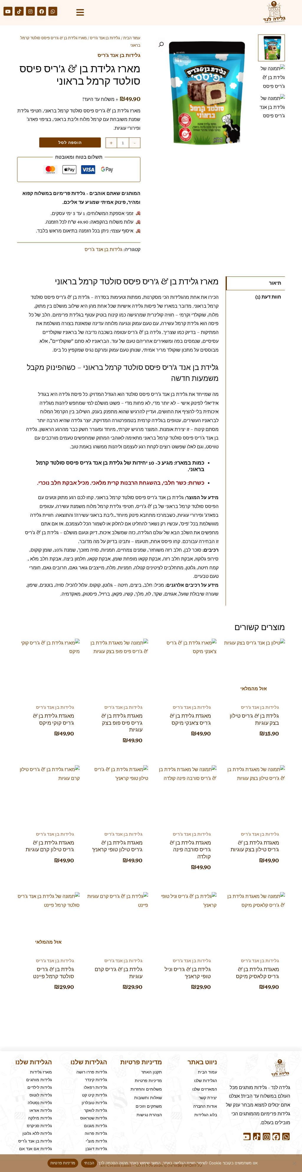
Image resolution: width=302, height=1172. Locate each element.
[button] (161, 44)
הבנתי (89, 1162)
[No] (295, 1163)
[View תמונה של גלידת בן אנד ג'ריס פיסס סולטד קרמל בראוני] (271, 107)
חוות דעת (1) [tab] (268, 297)
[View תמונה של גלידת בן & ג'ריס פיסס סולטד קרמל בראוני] (271, 78)
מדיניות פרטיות (63, 1162)
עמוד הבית (131, 38)
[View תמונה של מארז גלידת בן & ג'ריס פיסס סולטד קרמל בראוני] (271, 48)
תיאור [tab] (275, 283)
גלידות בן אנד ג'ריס (105, 38)
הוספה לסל (70, 142)
